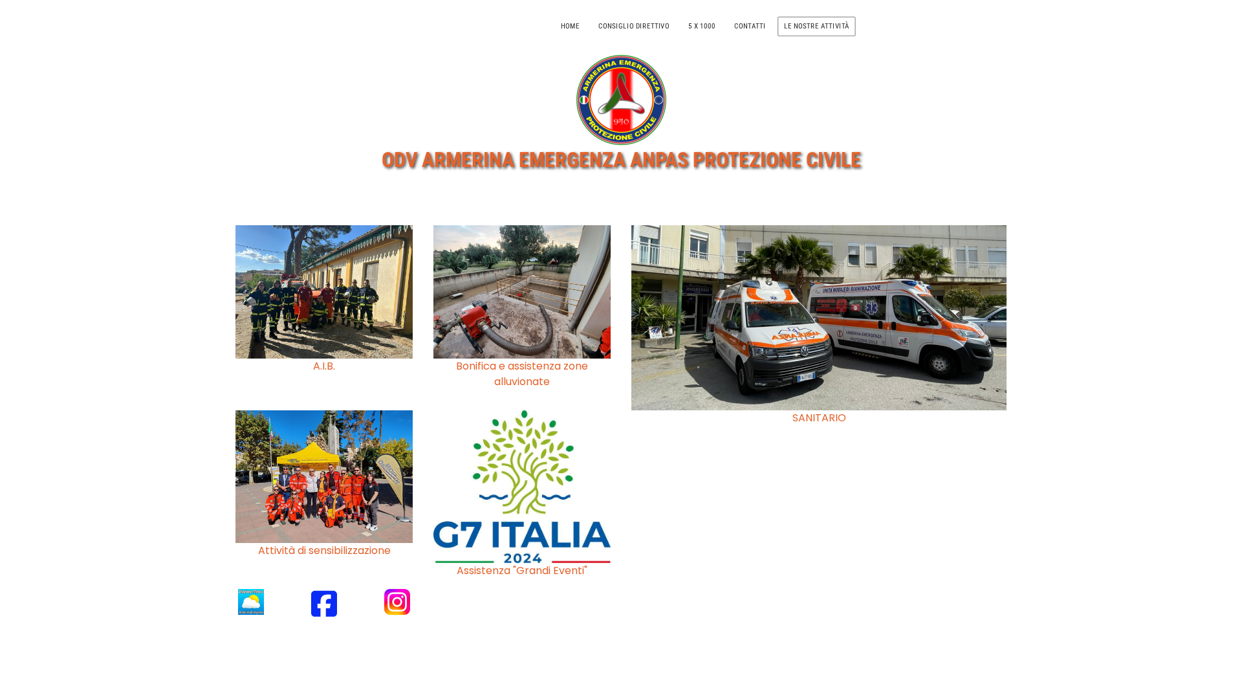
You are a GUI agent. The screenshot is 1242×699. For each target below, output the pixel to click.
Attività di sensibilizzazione (324, 550)
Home (570, 26)
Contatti (749, 26)
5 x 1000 (702, 26)
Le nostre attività (816, 26)
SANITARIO (819, 417)
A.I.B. (324, 366)
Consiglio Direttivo (634, 26)
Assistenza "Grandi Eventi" (522, 570)
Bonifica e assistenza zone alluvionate (522, 374)
